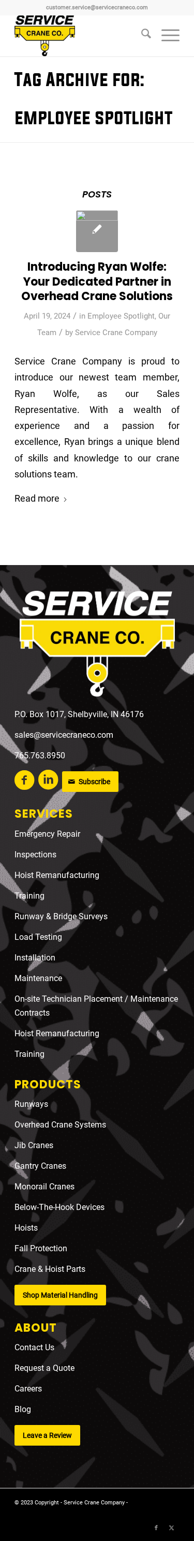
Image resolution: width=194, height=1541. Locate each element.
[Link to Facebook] (156, 1528)
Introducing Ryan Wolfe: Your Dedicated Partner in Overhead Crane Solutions (97, 281)
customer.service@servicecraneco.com (97, 7)
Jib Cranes (33, 1145)
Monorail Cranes (44, 1186)
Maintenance (38, 978)
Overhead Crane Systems (60, 1125)
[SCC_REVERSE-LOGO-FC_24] (97, 646)
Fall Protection (40, 1248)
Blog (22, 1409)
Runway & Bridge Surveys (61, 916)
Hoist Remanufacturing (56, 875)
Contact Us (34, 1347)
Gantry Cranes (40, 1166)
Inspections (35, 854)
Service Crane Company (116, 332)
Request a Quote (44, 1368)
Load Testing (38, 937)
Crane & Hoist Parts (49, 1269)
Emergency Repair (47, 834)
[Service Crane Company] (80, 35)
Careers (28, 1389)
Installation (34, 958)
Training (29, 896)
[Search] (141, 35)
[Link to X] (172, 1528)
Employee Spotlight (121, 316)
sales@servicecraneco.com (63, 735)
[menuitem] (141, 35)
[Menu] (165, 35)
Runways (31, 1104)
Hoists (26, 1228)
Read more (36, 498)
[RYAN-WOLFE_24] (97, 231)
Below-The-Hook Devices (59, 1207)
